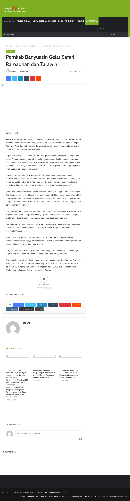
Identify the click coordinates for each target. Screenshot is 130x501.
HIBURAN (81, 21)
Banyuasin (23, 46)
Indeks (22, 496)
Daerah (12, 21)
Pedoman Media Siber (118, 496)
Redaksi (44, 496)
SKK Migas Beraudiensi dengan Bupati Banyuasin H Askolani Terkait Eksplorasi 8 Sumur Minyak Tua (44, 374)
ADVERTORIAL (92, 21)
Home (5, 21)
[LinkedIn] (20, 78)
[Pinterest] (32, 78)
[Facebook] (8, 78)
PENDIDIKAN (70, 21)
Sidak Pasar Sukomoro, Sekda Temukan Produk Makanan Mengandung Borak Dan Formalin (68, 374)
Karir (37, 496)
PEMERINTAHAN (23, 21)
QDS (65, 492)
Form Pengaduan (101, 496)
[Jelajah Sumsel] (14, 9)
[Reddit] (38, 78)
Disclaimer (66, 496)
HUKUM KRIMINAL (39, 21)
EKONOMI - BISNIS (55, 21)
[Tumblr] (26, 78)
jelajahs (13, 71)
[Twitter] (14, 78)
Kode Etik (30, 496)
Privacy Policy (54, 496)
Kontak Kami (88, 496)
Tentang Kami (76, 496)
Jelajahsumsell (41, 492)
